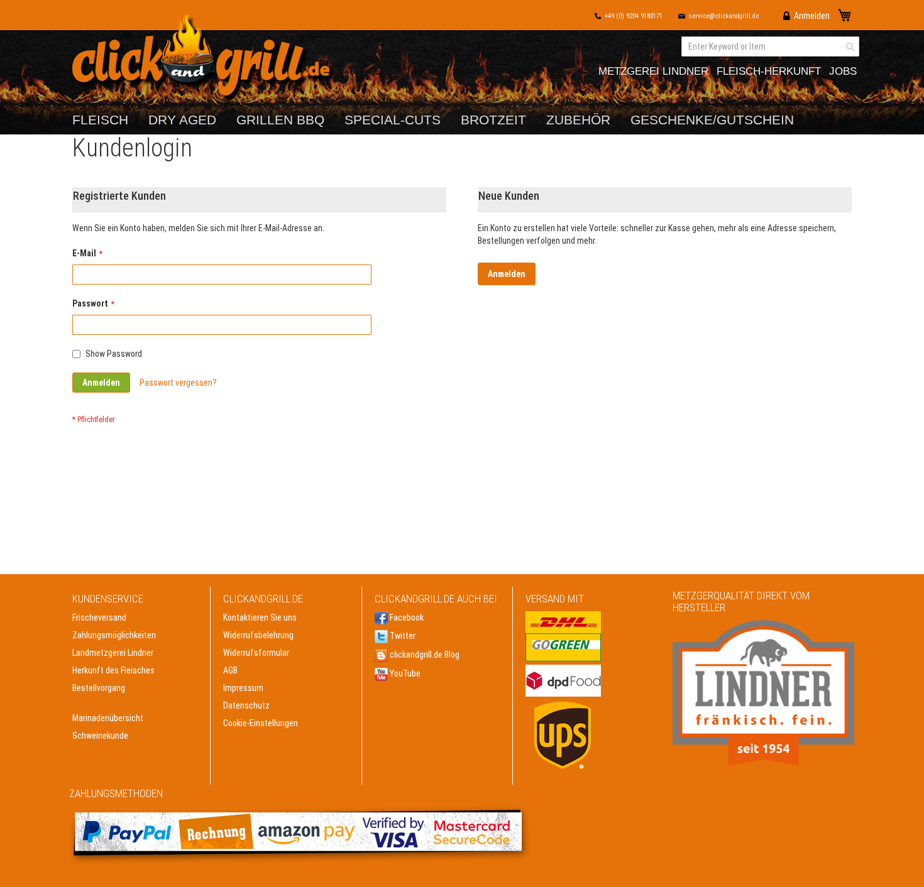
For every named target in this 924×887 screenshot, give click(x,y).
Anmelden (812, 16)
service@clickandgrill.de (723, 16)
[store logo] (204, 58)
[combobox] (770, 46)
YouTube (404, 673)
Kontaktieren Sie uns (260, 617)
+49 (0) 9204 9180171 (634, 16)
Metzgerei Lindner (653, 71)
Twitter (401, 636)
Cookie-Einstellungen (260, 723)
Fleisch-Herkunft (769, 71)
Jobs (843, 71)
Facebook (406, 617)
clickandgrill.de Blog (423, 655)
